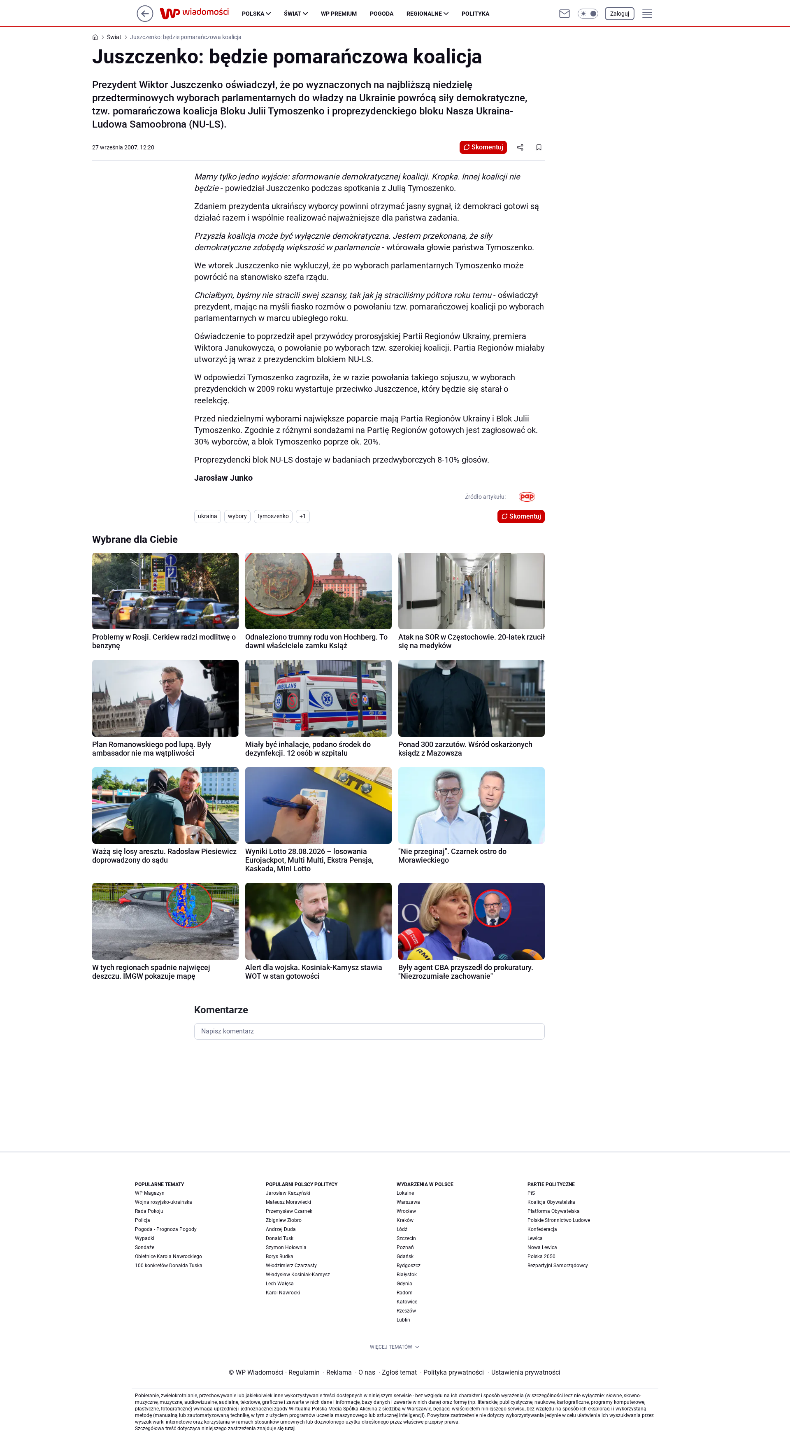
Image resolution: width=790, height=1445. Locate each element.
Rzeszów (406, 1311)
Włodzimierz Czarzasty (291, 1265)
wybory (237, 516)
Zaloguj (619, 13)
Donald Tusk (279, 1238)
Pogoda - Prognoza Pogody (166, 1229)
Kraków (405, 1220)
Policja (142, 1220)
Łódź (402, 1229)
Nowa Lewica (542, 1247)
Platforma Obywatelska (553, 1211)
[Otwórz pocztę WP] (564, 13)
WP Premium (339, 13)
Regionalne (424, 13)
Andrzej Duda (281, 1229)
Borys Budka (279, 1256)
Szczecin (406, 1238)
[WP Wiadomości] (201, 13)
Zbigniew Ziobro (284, 1220)
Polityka (475, 13)
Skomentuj (487, 147)
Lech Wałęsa (280, 1284)
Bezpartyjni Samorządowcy (557, 1265)
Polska (253, 13)
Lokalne (405, 1193)
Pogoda (381, 13)
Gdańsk (405, 1256)
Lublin (403, 1320)
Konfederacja (542, 1229)
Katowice (407, 1302)
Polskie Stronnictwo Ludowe (558, 1220)
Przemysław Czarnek (289, 1211)
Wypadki (144, 1238)
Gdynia (404, 1284)
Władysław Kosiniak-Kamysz (298, 1274)
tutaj (290, 1428)
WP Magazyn (150, 1193)
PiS (531, 1193)
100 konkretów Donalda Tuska (168, 1265)
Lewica (535, 1238)
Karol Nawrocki (283, 1293)
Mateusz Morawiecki (288, 1202)
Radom (405, 1293)
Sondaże (144, 1247)
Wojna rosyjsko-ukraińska (163, 1202)
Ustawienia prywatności (524, 1372)
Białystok (407, 1274)
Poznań (405, 1247)
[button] (588, 14)
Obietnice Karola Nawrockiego (168, 1256)
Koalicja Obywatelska (551, 1202)
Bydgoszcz (409, 1265)
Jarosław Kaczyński (288, 1193)
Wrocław (406, 1211)
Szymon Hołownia (286, 1247)
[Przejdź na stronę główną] (145, 19)
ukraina (207, 516)
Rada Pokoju (149, 1211)
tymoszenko (273, 516)
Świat (292, 13)
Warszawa (408, 1202)
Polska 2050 (541, 1256)
